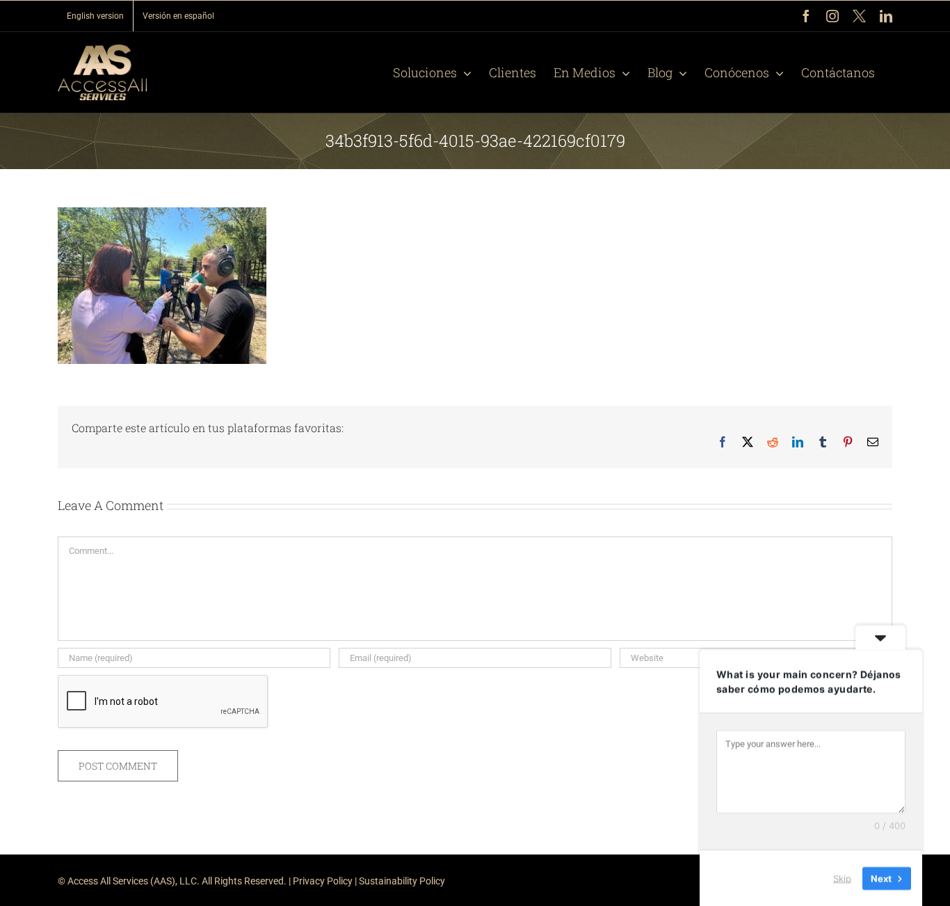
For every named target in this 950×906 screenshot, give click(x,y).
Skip (842, 877)
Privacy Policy (323, 881)
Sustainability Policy (402, 881)
